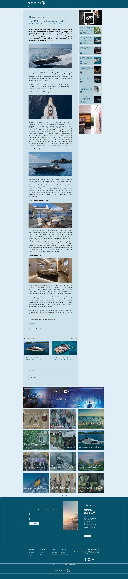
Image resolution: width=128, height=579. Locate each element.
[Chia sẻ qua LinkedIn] (36, 328)
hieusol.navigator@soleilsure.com (89, 551)
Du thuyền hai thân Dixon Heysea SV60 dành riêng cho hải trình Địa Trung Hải (63, 358)
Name (30, 511)
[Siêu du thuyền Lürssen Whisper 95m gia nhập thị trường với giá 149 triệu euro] (36, 348)
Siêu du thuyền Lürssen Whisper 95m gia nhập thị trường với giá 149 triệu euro (35, 358)
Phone (48, 511)
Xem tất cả (74, 338)
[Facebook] (85, 559)
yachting (31, 323)
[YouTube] (92, 559)
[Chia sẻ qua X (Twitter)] (33, 328)
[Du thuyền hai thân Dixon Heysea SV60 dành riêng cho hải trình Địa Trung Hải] (64, 348)
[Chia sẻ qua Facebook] (29, 328)
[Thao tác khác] (71, 17)
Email (30, 516)
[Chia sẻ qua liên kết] (40, 328)
